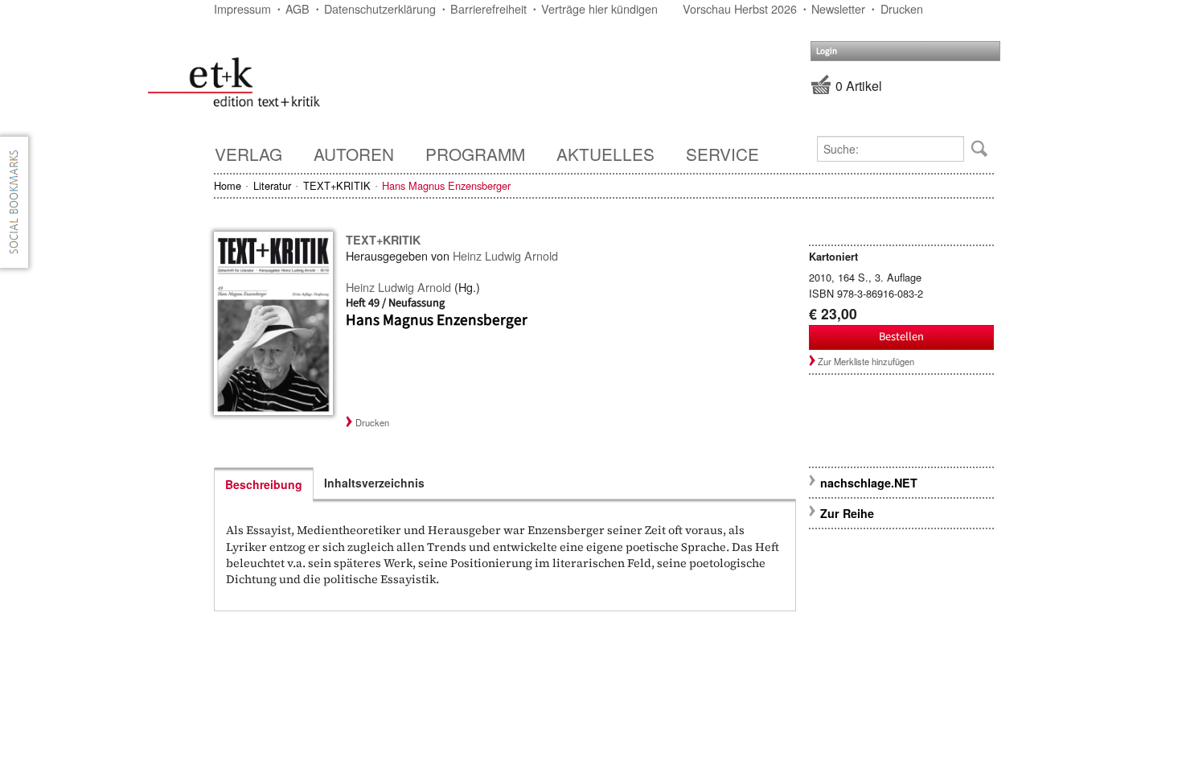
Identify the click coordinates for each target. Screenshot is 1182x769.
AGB (297, 8)
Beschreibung (263, 484)
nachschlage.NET (868, 483)
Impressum (242, 8)
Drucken (901, 8)
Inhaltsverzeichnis (374, 483)
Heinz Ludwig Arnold (505, 255)
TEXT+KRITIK (337, 185)
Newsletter (838, 8)
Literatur (272, 185)
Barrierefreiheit (488, 8)
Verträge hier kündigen (599, 8)
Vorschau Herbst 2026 (740, 8)
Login (826, 51)
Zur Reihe (847, 513)
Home (227, 185)
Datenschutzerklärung (380, 8)
